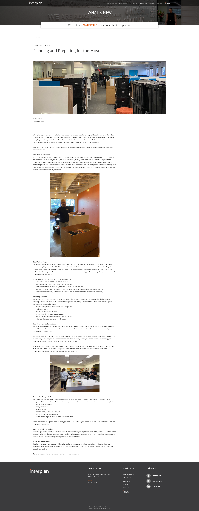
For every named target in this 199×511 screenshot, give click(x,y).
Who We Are (133, 3)
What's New (143, 3)
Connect (159, 3)
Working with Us (112, 3)
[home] (39, 3)
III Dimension (105, 508)
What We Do (123, 3)
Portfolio (152, 3)
